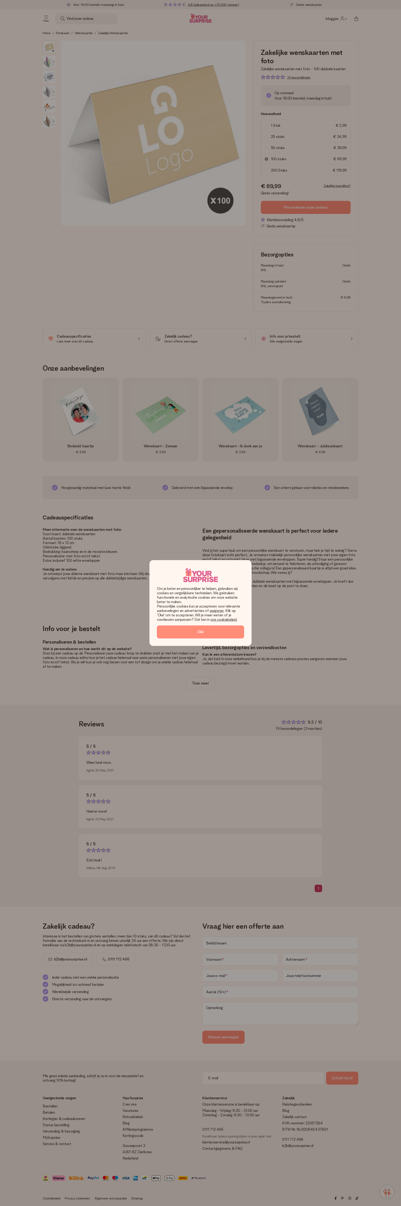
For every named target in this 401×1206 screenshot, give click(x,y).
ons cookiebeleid (223, 619)
